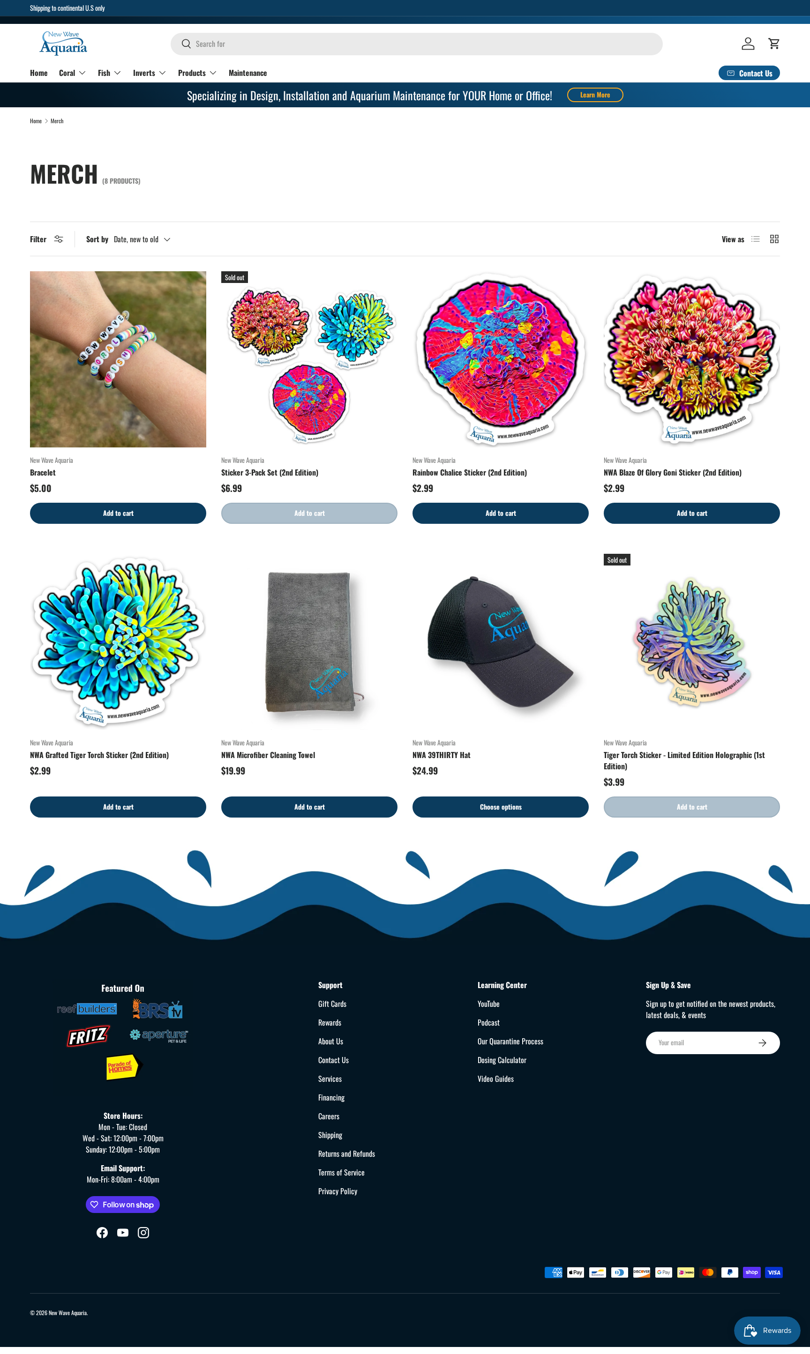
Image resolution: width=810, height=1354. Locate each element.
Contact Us (333, 1059)
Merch (57, 121)
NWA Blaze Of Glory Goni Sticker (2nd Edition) (673, 472)
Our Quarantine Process (510, 1041)
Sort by (97, 239)
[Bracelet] (118, 359)
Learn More (595, 94)
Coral (67, 72)
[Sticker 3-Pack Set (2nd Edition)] (309, 359)
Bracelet (43, 472)
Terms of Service (341, 1172)
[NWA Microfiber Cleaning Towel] (309, 642)
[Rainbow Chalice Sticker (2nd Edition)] (500, 359)
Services (330, 1078)
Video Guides (496, 1078)
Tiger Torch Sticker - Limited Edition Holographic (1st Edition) (684, 760)
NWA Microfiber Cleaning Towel (268, 754)
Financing (331, 1097)
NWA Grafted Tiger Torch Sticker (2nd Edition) (99, 754)
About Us (330, 1041)
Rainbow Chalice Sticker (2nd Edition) (469, 472)
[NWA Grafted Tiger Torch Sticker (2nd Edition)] (118, 642)
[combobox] (417, 43)
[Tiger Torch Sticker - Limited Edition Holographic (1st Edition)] (692, 642)
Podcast (489, 1022)
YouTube (489, 1003)
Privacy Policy (337, 1191)
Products (192, 72)
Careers (328, 1116)
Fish (104, 72)
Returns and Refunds (346, 1153)
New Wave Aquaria (68, 1313)
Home (39, 72)
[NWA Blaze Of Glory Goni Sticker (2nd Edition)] (692, 359)
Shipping (330, 1134)
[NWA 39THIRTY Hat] (500, 642)
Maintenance (248, 72)
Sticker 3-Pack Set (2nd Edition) (269, 472)
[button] (774, 43)
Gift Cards (332, 1003)
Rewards (329, 1022)
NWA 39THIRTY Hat (441, 754)
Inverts (144, 72)
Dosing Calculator (502, 1059)
